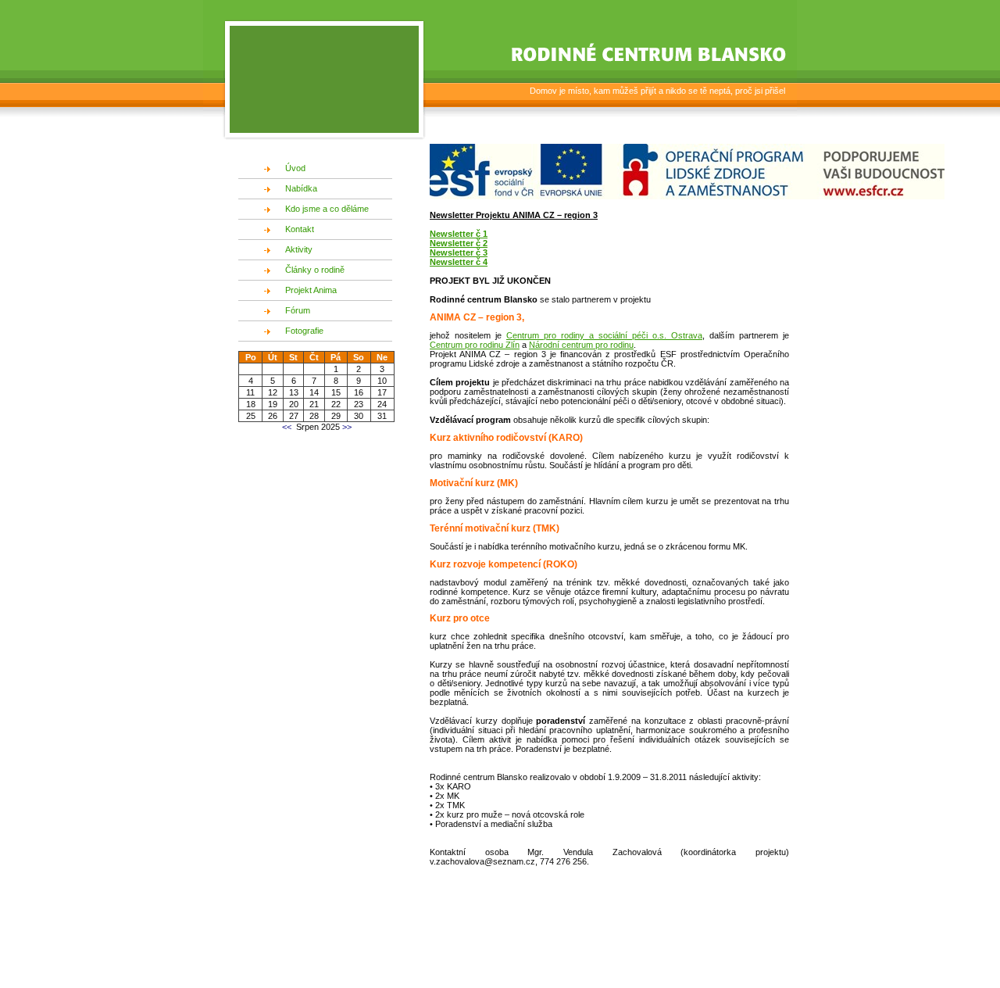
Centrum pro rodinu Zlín (475, 344)
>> (346, 426)
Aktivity (298, 249)
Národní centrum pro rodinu (581, 344)
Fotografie (304, 330)
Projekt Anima (311, 290)
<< (286, 426)
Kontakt (299, 229)
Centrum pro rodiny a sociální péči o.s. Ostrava (604, 335)
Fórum (297, 310)
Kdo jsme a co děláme (327, 208)
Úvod (295, 168)
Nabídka (301, 188)
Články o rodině (315, 269)
